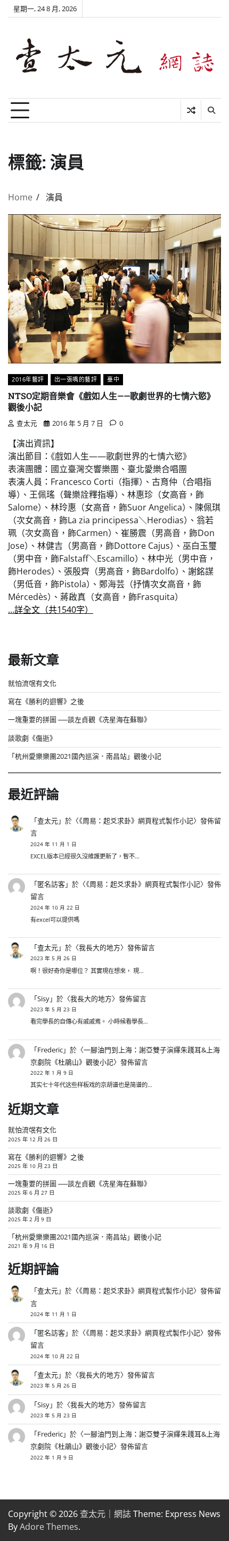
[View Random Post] (191, 110)
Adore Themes (49, 1526)
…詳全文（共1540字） (50, 609)
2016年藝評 (28, 379)
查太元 (27, 423)
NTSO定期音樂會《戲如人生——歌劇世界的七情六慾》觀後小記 (111, 401)
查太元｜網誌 (105, 1514)
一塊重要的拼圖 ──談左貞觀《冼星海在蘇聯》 (79, 719)
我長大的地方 (99, 947)
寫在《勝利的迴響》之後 (46, 701)
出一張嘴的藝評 (75, 379)
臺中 (113, 379)
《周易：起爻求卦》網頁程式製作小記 (136, 820)
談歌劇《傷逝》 (32, 738)
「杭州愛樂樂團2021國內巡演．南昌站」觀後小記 (84, 756)
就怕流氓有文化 (32, 683)
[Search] (211, 110)
